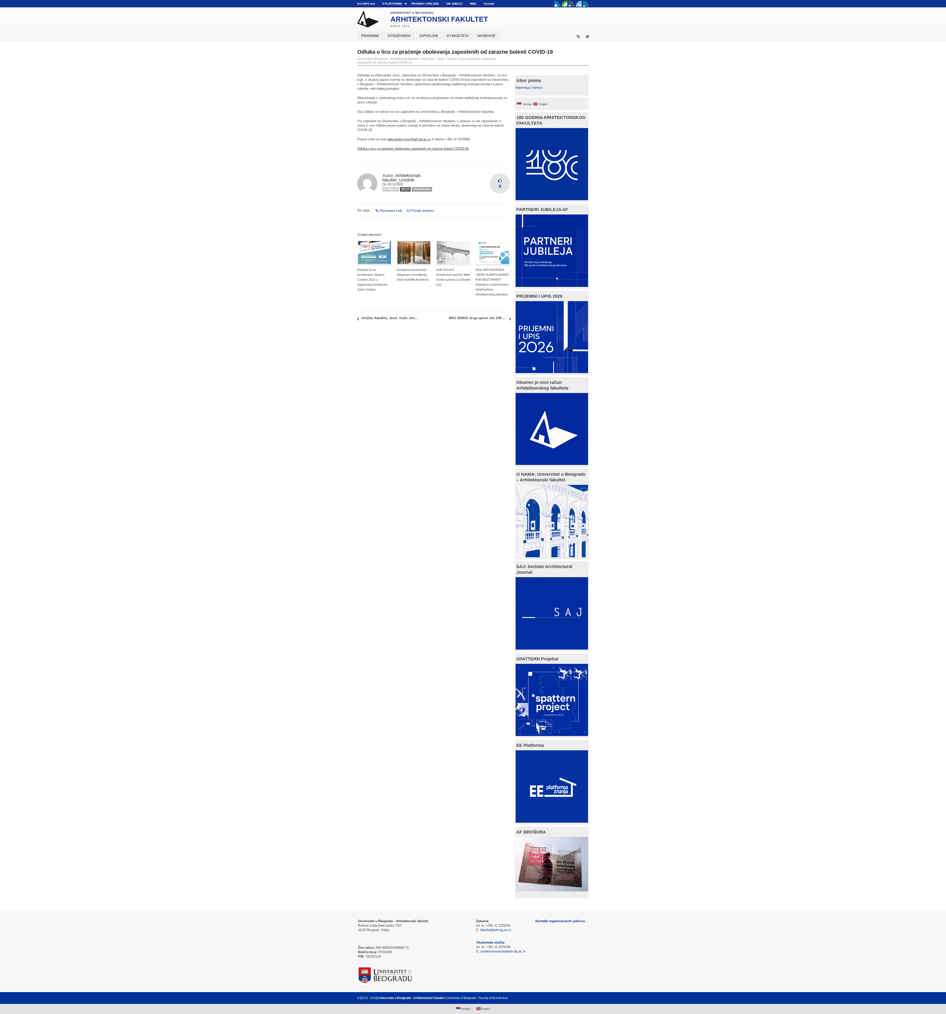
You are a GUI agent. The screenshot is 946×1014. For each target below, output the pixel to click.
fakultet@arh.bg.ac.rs (495, 930)
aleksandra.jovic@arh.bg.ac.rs (409, 139)
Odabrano (422, 189)
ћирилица (523, 87)
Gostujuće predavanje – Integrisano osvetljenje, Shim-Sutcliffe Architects (413, 274)
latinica (537, 87)
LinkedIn (579, 4)
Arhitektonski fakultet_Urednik (401, 177)
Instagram (586, 4)
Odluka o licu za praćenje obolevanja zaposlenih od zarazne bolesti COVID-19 (413, 148)
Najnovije (427, 59)
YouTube (564, 4)
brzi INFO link (366, 3)
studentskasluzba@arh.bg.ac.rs (503, 951)
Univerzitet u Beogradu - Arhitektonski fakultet (387, 59)
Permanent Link (391, 211)
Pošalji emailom (422, 211)
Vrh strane (576, 998)
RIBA (473, 3)
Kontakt (489, 3)
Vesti (440, 59)
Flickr (571, 4)
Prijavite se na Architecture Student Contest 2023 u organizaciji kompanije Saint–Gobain (372, 279)
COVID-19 (390, 189)
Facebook (557, 4)
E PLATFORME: (392, 3)
